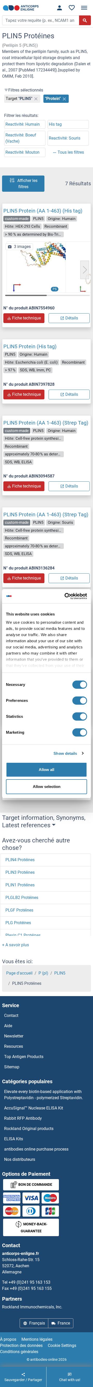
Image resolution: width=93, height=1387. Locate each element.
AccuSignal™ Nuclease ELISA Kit (33, 1108)
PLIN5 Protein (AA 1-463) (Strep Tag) (45, 423)
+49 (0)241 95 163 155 (31, 1288)
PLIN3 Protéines (20, 872)
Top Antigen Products (23, 1056)
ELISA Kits (13, 1138)
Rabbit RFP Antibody (23, 1118)
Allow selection (46, 786)
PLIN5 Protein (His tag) (30, 346)
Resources (13, 1046)
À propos (8, 1339)
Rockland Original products (28, 1128)
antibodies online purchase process (36, 1149)
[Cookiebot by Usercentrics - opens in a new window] (65, 596)
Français (37, 1323)
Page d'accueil (19, 973)
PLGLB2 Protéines (21, 897)
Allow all (46, 769)
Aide (8, 1025)
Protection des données (21, 1345)
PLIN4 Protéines (20, 859)
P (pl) (43, 973)
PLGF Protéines (19, 910)
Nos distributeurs (19, 1159)
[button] (84, 270)
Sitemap (11, 1066)
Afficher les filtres (27, 183)
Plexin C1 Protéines (23, 935)
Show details (65, 753)
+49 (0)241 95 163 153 (29, 1282)
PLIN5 (59, 973)
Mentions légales (36, 1339)
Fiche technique (26, 318)
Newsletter (13, 1036)
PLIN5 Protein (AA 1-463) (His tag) (42, 211)
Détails (71, 318)
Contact (11, 1015)
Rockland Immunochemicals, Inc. (32, 1307)
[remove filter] (35, 99)
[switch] (79, 700)
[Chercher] (85, 20)
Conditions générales (19, 1351)
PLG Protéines (18, 922)
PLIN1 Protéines (20, 885)
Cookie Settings (62, 1345)
